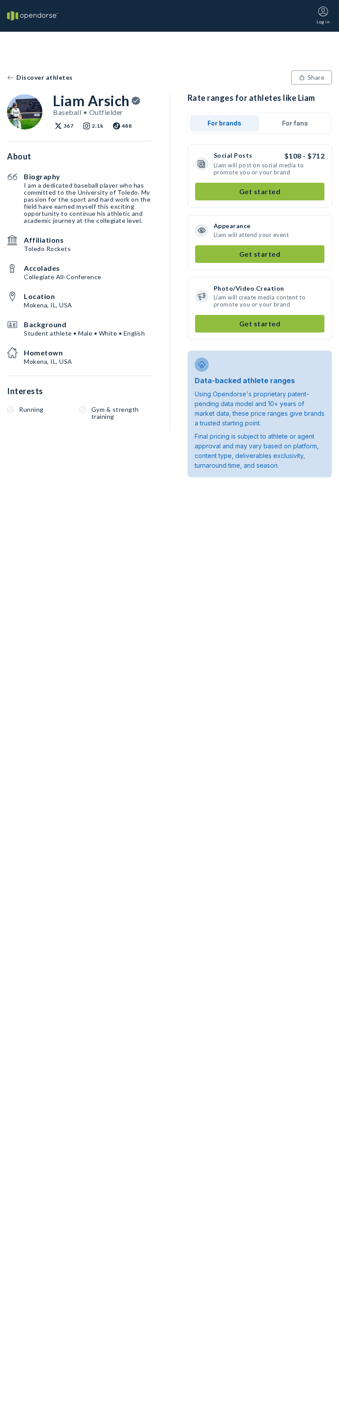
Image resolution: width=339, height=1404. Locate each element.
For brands (224, 123)
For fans (295, 123)
